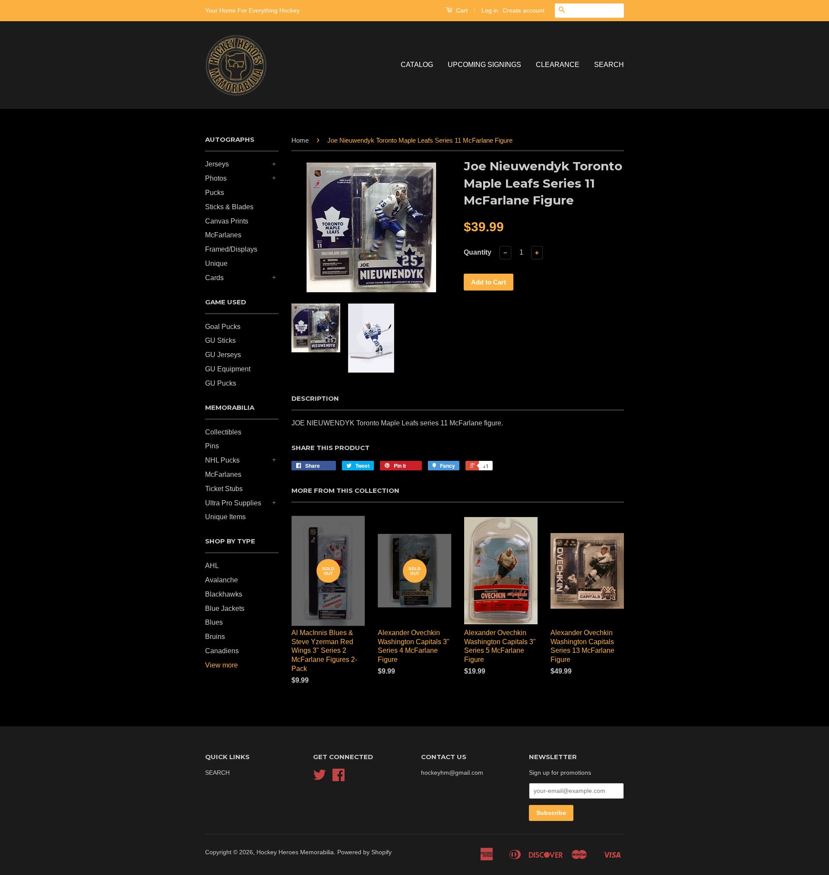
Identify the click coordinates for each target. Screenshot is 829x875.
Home (300, 140)
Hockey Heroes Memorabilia (295, 852)
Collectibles (223, 432)
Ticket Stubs (224, 488)
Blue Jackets (224, 608)
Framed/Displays (231, 249)
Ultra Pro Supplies (233, 503)
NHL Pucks (222, 460)
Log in (489, 10)
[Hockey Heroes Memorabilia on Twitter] (319, 778)
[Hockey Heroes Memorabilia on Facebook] (338, 778)
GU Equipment (227, 369)
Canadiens (222, 651)
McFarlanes (223, 235)
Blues (214, 622)
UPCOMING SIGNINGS (484, 64)
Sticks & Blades (229, 207)
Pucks (214, 192)
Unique (216, 263)
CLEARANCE (557, 64)
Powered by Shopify (364, 852)
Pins (212, 446)
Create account (523, 10)
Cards (214, 277)
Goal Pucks (222, 326)
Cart (461, 10)
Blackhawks (223, 594)
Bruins (215, 636)
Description (315, 398)
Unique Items (225, 517)
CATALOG (417, 64)
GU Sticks (220, 340)
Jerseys (217, 164)
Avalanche (221, 580)
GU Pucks (220, 383)
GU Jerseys (223, 354)
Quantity (477, 252)
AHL (212, 565)
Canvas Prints (226, 221)
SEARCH (609, 64)
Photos (216, 178)
